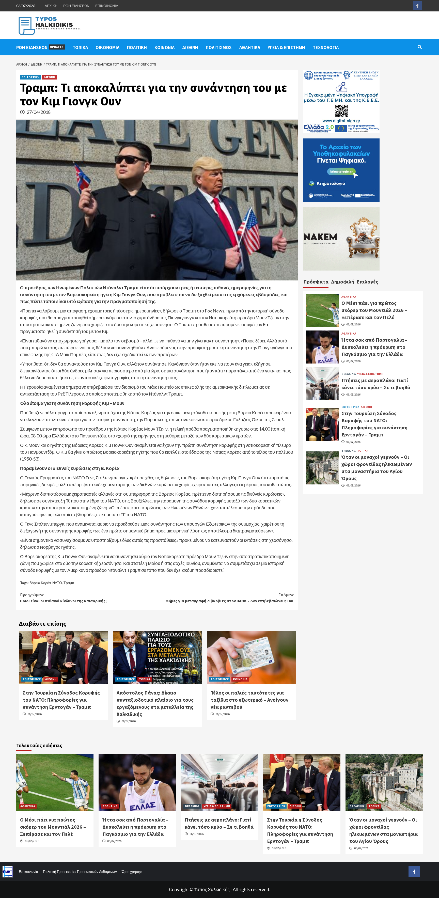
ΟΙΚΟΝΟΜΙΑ (107, 47)
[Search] (419, 47)
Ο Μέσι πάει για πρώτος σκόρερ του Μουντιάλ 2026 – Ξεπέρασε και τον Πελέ (374, 310)
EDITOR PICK (30, 77)
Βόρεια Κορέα (40, 582)
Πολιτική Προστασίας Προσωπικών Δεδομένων (80, 871)
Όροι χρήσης (132, 871)
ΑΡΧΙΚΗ (51, 6)
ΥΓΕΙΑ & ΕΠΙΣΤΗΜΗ (286, 47)
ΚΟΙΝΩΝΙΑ (164, 47)
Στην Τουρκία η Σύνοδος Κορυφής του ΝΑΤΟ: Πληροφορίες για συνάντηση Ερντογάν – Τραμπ (61, 699)
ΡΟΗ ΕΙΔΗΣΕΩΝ (76, 6)
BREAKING (348, 373)
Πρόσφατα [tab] (315, 281)
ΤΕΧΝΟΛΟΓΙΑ (326, 47)
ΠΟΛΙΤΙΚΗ (137, 47)
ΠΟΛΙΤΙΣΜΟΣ (219, 47)
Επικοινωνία (28, 871)
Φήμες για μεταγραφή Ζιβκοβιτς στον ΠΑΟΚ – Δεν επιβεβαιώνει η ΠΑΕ (229, 597)
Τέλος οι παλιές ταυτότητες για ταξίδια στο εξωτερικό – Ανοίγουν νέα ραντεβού (249, 699)
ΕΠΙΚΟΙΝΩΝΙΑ (106, 6)
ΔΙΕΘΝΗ (190, 47)
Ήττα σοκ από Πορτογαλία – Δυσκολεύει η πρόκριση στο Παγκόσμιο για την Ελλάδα (374, 347)
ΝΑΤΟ (57, 582)
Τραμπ (69, 582)
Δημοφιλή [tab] (342, 281)
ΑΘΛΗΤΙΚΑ (249, 47)
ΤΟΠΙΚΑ (80, 47)
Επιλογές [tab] (367, 281)
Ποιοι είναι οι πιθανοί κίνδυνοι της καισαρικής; (63, 597)
